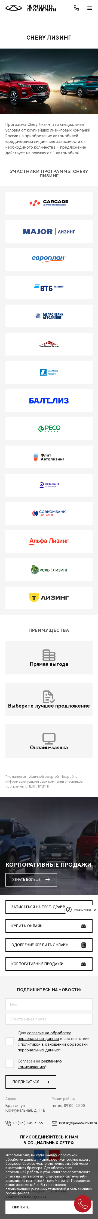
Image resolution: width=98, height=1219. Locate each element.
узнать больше (26, 880)
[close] (95, 910)
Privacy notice (82, 909)
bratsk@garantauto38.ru (78, 1123)
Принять (20, 1207)
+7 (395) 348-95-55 (28, 1123)
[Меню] (90, 8)
